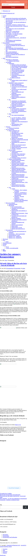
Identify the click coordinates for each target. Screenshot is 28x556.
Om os (7, 246)
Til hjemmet (8, 62)
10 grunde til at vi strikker (11, 35)
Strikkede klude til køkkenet (12, 53)
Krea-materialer (9, 230)
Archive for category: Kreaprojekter (10, 255)
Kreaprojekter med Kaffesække (10, 537)
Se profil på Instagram (14, 488)
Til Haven (8, 126)
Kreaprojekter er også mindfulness (13, 40)
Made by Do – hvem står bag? (12, 31)
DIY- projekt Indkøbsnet (11, 51)
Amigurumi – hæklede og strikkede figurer (15, 24)
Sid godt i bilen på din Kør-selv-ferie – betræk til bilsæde (13, 264)
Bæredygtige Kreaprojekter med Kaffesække (16, 18)
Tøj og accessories (10, 129)
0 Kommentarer (9, 268)
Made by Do (18, 424)
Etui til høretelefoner (10, 41)
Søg (1, 504)
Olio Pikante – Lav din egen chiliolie (14, 33)
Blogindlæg (5, 534)
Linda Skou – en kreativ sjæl (12, 32)
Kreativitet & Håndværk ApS (13, 545)
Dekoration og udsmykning (12, 59)
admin (23, 268)
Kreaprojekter (17, 268)
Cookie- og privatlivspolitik (12, 248)
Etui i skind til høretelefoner (12, 57)
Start (6, 260)
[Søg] (25, 507)
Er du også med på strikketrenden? (13, 44)
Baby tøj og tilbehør (10, 203)
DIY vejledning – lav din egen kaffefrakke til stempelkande (13, 498)
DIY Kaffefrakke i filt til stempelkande (14, 48)
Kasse (7, 241)
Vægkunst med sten (10, 36)
